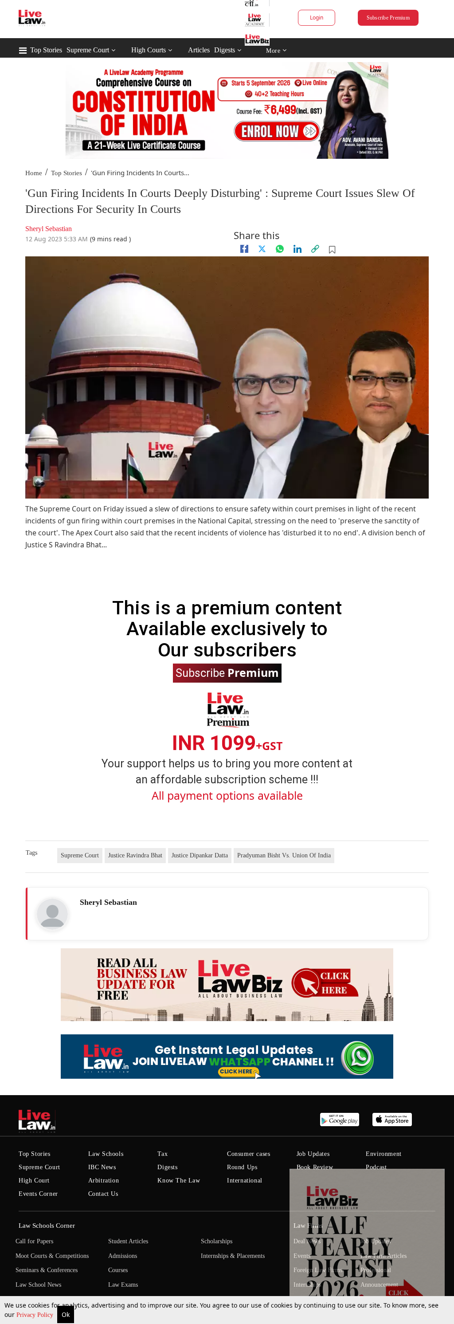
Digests (224, 50)
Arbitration (103, 1180)
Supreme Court (88, 50)
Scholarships (216, 1241)
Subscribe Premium (388, 18)
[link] (315, 249)
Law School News (38, 1284)
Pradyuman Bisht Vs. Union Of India (284, 855)
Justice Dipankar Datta (200, 855)
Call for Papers (34, 1241)
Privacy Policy (35, 1315)
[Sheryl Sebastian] (52, 914)
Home (33, 173)
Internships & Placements (233, 1256)
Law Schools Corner (47, 1225)
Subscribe (227, 672)
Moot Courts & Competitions (52, 1256)
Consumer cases (248, 1154)
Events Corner (38, 1193)
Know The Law (178, 1180)
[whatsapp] (280, 249)
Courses (118, 1270)
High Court (34, 1180)
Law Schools (106, 1154)
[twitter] (262, 249)
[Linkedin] (297, 249)
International (244, 1180)
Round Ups (242, 1167)
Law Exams (123, 1284)
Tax (162, 1154)
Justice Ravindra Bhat (135, 855)
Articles (199, 50)
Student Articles (128, 1241)
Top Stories (46, 50)
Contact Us (103, 1193)
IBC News (102, 1167)
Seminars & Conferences (47, 1270)
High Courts (148, 50)
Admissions (122, 1256)
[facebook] (244, 249)
